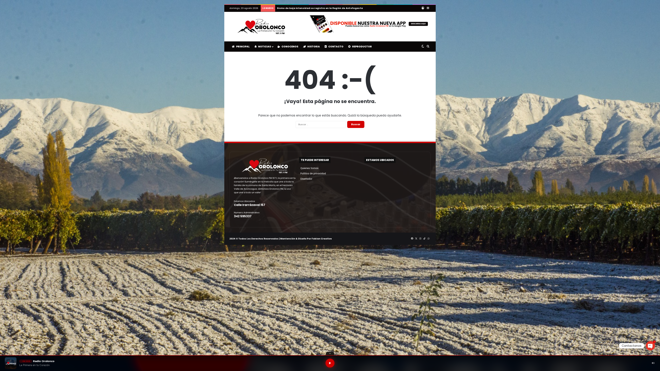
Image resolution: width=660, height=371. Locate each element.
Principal (242, 46)
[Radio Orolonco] (261, 27)
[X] (416, 239)
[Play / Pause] (330, 363)
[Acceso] (422, 8)
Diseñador (305, 179)
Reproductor (361, 46)
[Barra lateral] (428, 8)
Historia (313, 46)
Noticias (264, 46)
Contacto (335, 46)
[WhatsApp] (428, 239)
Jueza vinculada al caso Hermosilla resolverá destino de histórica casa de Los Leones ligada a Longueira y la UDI (350, 8)
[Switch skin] (422, 46)
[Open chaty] (650, 345)
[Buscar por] (428, 46)
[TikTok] (424, 239)
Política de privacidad (312, 173)
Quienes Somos (308, 168)
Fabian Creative (322, 238)
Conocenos (289, 46)
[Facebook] (412, 239)
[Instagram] (420, 239)
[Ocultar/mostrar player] (330, 353)
